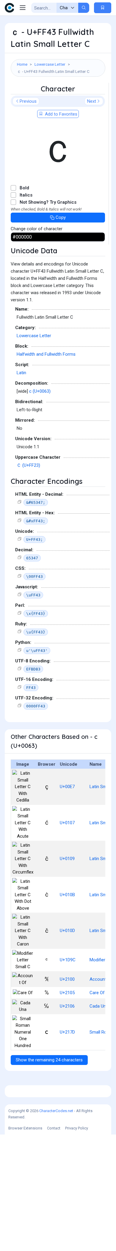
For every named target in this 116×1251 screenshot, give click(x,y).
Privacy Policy (76, 1128)
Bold (24, 188)
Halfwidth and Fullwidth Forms (46, 354)
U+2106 (67, 1006)
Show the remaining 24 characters (49, 1060)
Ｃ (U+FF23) (28, 465)
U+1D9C (68, 960)
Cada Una (99, 1006)
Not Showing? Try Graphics (48, 202)
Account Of (101, 979)
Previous (28, 101)
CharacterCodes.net (56, 1111)
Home (22, 64)
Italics (26, 195)
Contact (53, 1128)
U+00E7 (67, 786)
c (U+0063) (40, 391)
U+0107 (67, 822)
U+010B (67, 894)
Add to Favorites (60, 114)
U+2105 (67, 992)
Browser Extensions (25, 1128)
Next (91, 101)
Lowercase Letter (50, 64)
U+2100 (67, 979)
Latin (21, 372)
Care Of (97, 992)
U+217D (67, 1032)
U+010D (67, 930)
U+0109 (67, 858)
